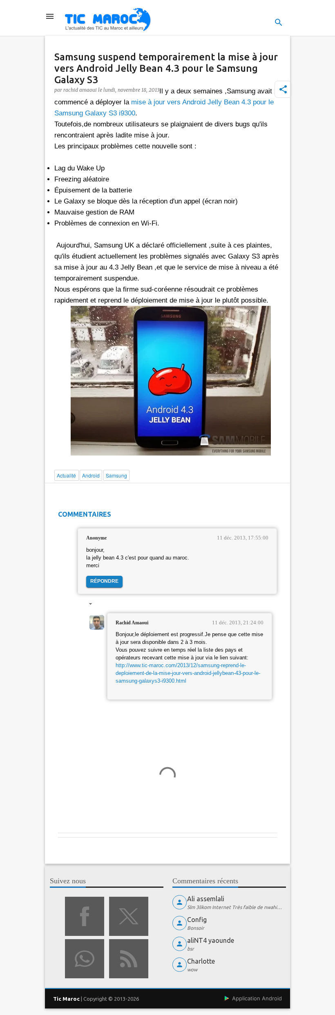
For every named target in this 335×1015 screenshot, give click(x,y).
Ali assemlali (205, 898)
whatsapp (84, 958)
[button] (283, 89)
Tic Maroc (66, 999)
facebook (84, 916)
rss (128, 958)
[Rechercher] (279, 22)
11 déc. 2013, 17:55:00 (242, 538)
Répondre (104, 581)
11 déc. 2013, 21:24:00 (238, 622)
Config (197, 919)
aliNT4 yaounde (210, 940)
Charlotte (201, 961)
